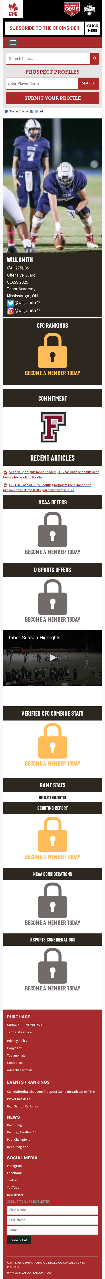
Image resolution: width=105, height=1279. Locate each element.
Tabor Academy (21, 288)
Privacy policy (17, 1040)
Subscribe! (19, 1240)
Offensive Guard (21, 275)
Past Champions (18, 1139)
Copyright (14, 1048)
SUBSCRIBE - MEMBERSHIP (25, 1025)
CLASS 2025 (17, 282)
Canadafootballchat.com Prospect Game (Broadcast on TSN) (51, 1091)
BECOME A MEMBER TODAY (52, 373)
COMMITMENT (52, 398)
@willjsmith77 (27, 302)
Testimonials (16, 1055)
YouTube (13, 1187)
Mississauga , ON (22, 296)
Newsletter (15, 1195)
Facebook (14, 1173)
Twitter (12, 1180)
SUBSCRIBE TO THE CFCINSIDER (44, 28)
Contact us (15, 1062)
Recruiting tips (17, 1147)
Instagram (14, 1165)
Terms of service (19, 1032)
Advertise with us (19, 1070)
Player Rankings (18, 1099)
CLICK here (92, 28)
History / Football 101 (22, 1132)
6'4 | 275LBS (18, 268)
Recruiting (14, 1125)
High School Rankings (22, 1106)
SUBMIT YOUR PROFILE (52, 98)
